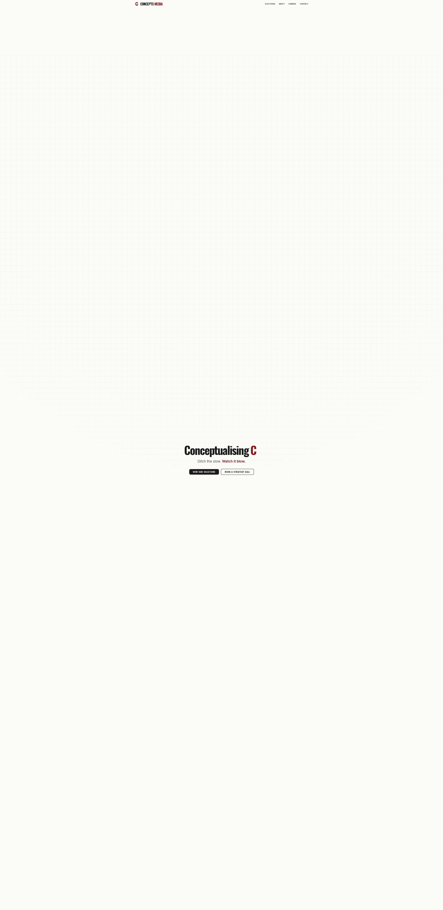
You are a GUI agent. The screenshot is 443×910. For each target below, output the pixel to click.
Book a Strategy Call (237, 471)
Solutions (270, 4)
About (282, 4)
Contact (304, 4)
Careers (292, 4)
